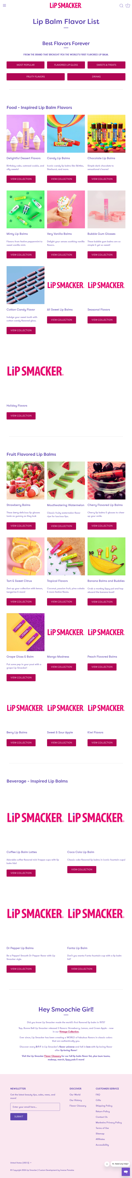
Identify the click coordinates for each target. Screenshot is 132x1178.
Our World (75, 1094)
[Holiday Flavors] (36, 371)
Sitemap (100, 1133)
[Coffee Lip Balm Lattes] (36, 817)
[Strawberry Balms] (25, 480)
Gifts (98, 1100)
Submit (18, 1116)
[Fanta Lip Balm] (96, 913)
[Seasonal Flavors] (106, 285)
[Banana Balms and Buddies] (106, 556)
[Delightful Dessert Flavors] (25, 134)
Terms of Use (102, 1128)
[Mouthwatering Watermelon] (66, 481)
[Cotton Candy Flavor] (25, 285)
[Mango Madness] (66, 632)
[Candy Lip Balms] (66, 134)
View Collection (21, 179)
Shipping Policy (104, 1105)
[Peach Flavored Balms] (106, 632)
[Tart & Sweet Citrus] (25, 556)
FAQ (98, 1094)
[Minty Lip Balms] (25, 209)
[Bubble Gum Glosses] (106, 209)
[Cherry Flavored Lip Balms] (106, 480)
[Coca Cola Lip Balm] (96, 817)
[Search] (121, 6)
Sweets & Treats (106, 64)
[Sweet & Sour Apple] (66, 708)
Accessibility (102, 1144)
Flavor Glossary (78, 1105)
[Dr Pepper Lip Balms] (36, 913)
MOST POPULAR (26, 64)
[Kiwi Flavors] (106, 708)
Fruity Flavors (35, 76)
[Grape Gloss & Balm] (25, 632)
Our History (76, 1100)
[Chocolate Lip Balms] (106, 134)
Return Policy (103, 1111)
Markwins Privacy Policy (109, 1122)
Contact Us (102, 1116)
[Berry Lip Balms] (25, 708)
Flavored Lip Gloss (66, 64)
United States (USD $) (19, 1162)
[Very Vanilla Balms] (66, 209)
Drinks (96, 76)
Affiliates (100, 1139)
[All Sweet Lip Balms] (66, 285)
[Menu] (4, 5)
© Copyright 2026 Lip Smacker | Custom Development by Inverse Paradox (42, 1170)
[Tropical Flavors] (66, 556)
